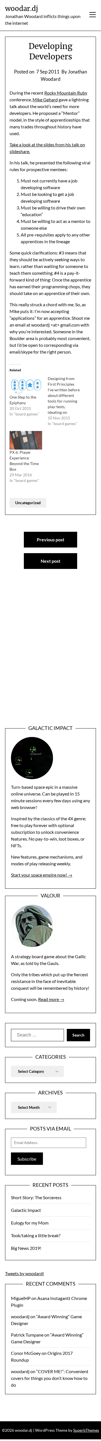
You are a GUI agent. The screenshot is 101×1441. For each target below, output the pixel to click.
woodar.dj (21, 8)
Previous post (50, 539)
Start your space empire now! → (41, 874)
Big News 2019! (26, 1248)
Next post (50, 561)
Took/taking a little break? (35, 1235)
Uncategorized (28, 502)
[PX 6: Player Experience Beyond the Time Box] (26, 440)
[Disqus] (50, 656)
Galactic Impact (26, 1210)
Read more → (51, 999)
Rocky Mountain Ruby (65, 92)
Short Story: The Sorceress (36, 1197)
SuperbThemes (86, 1430)
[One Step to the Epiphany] (26, 385)
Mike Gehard (45, 99)
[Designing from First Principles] (67, 401)
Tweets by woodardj (24, 1273)
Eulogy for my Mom (30, 1222)
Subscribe (26, 1158)
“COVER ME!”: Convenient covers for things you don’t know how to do (49, 1378)
